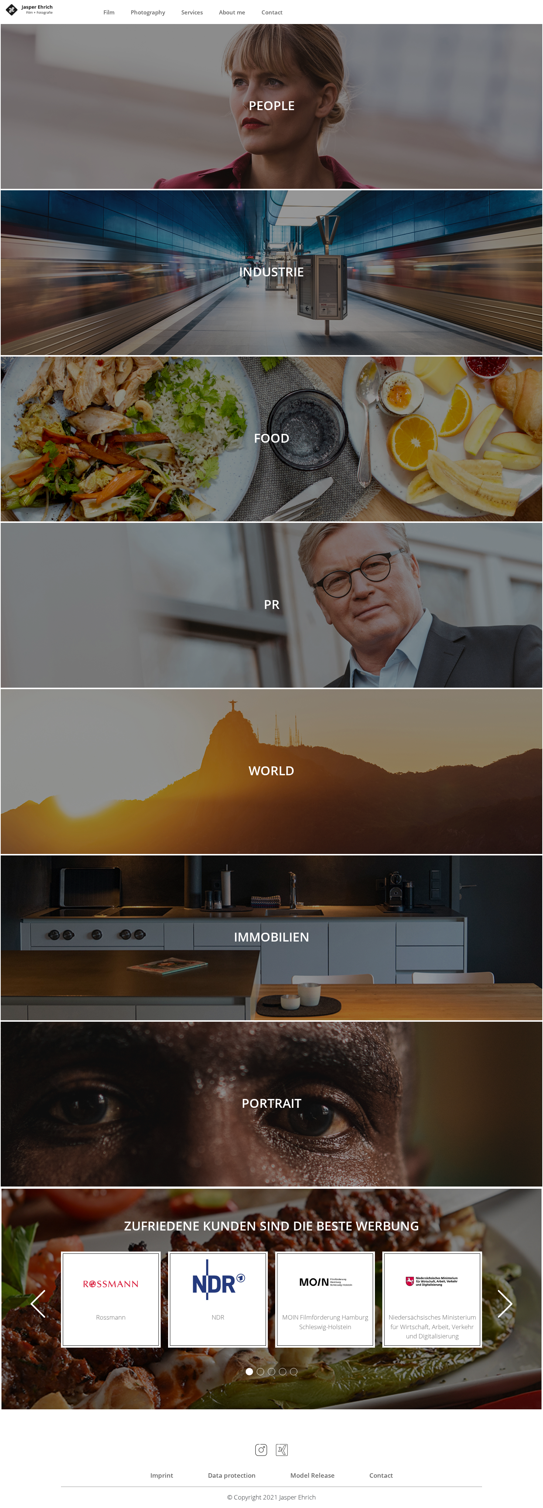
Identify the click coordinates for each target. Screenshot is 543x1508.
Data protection (232, 1475)
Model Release (312, 1475)
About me (232, 12)
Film (109, 12)
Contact (272, 12)
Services (192, 12)
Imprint (161, 1475)
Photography (148, 12)
